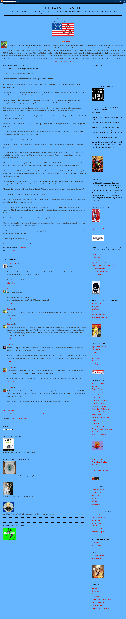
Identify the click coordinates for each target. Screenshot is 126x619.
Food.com (95, 594)
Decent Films (96, 520)
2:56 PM (10, 361)
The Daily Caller (97, 364)
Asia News (95, 306)
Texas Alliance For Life (99, 462)
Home (45, 414)
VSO (8, 344)
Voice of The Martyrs (99, 435)
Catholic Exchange (98, 392)
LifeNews (95, 501)
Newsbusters (96, 358)
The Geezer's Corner (98, 268)
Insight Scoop (96, 415)
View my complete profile (63, 61)
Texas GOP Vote (97, 459)
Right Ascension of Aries (100, 263)
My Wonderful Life (98, 229)
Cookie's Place (96, 254)
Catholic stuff (16, 250)
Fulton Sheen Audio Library (101, 409)
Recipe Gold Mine (98, 605)
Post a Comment (8, 410)
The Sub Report (97, 274)
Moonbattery (96, 355)
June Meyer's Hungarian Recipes (102, 599)
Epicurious (95, 591)
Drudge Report (96, 349)
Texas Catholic (96, 468)
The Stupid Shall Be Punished (102, 271)
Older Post (83, 414)
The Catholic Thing (98, 426)
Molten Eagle (96, 260)
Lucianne (95, 352)
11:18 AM (11, 404)
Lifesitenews (96, 504)
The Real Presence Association (102, 429)
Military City (96, 542)
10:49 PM (11, 283)
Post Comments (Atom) (20, 418)
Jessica (9, 289)
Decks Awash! (96, 257)
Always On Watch (97, 303)
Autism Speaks (96, 514)
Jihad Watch (96, 309)
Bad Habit (95, 386)
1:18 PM (10, 318)
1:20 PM (10, 338)
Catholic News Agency (99, 400)
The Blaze (95, 361)
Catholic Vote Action (98, 403)
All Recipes (95, 588)
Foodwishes (96, 596)
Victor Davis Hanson (98, 314)
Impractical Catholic (98, 412)
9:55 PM (23, 247)
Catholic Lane (96, 397)
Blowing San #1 (63, 8)
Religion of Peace (97, 312)
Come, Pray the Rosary (99, 406)
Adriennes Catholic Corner (100, 383)
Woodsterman (96, 558)
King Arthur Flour (98, 602)
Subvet (67, 42)
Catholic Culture (97, 389)
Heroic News (96, 495)
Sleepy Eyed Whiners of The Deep (103, 265)
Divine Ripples (96, 523)
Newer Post (7, 414)
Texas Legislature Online (100, 470)
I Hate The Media (97, 526)
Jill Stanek (95, 498)
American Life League (99, 489)
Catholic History (97, 395)
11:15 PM (11, 303)
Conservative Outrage (99, 517)
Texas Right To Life (98, 465)
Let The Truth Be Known (100, 529)
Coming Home (96, 492)
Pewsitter (94, 420)
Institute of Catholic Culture (101, 417)
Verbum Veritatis (97, 432)
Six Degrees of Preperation (100, 608)
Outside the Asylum (98, 532)
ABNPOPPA (11, 263)
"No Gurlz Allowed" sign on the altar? (20, 68)
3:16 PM (10, 382)
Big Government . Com (99, 347)
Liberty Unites (96, 545)
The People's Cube (98, 556)
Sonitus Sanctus (97, 423)
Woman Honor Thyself (99, 317)
